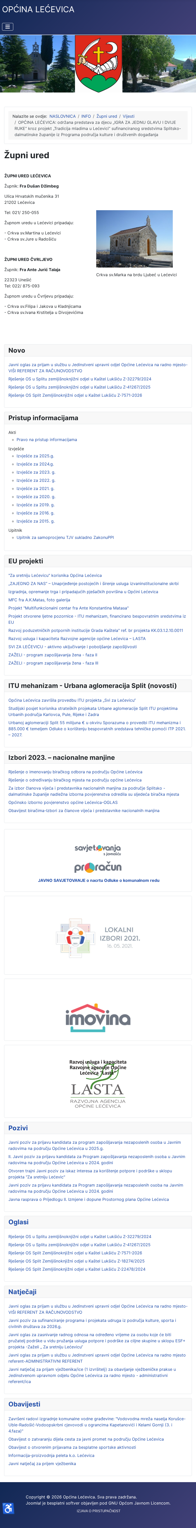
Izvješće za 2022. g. (36, 480)
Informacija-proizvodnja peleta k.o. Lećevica (51, 1455)
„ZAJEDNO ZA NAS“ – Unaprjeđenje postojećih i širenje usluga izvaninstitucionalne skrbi (93, 583)
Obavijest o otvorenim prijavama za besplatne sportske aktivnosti (72, 1447)
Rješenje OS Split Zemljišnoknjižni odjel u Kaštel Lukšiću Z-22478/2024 (76, 1269)
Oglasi (18, 1222)
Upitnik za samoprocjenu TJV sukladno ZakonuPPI (65, 537)
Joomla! (33, 1503)
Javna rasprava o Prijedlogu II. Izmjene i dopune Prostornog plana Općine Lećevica (88, 1199)
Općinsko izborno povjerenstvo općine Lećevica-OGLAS (63, 802)
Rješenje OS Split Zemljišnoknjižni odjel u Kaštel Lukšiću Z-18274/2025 (76, 1261)
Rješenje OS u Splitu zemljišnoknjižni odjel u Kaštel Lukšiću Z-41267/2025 (79, 1244)
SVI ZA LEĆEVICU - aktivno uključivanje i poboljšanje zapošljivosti (72, 646)
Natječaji (22, 1292)
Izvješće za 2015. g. (36, 521)
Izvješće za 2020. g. (36, 496)
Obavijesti (24, 1404)
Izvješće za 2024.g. (35, 464)
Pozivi (18, 1128)
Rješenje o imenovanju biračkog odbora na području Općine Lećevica (75, 771)
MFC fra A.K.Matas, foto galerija (39, 599)
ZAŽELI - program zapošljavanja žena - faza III (53, 663)
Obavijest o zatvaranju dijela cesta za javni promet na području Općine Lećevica (86, 1439)
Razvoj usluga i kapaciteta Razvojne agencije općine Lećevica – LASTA (77, 638)
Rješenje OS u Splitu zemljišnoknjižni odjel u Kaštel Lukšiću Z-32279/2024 (79, 1236)
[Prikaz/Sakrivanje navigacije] (7, 27)
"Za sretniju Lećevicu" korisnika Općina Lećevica (55, 575)
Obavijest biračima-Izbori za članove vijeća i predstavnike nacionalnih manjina (84, 810)
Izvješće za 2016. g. (35, 512)
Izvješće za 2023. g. (36, 472)
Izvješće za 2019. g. (36, 504)
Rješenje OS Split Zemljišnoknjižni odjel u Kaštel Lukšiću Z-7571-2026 (75, 1252)
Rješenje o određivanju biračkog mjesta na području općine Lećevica (75, 779)
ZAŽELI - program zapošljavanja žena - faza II (52, 654)
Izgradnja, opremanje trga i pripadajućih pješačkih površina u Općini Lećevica (83, 591)
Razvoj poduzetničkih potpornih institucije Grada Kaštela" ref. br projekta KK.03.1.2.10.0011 (95, 630)
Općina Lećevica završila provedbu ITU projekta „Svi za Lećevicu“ (72, 700)
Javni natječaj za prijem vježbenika (42, 1463)
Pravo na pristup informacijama (47, 439)
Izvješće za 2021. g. (35, 488)
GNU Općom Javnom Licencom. (139, 1503)
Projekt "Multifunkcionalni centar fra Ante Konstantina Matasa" (68, 607)
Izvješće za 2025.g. (35, 455)
